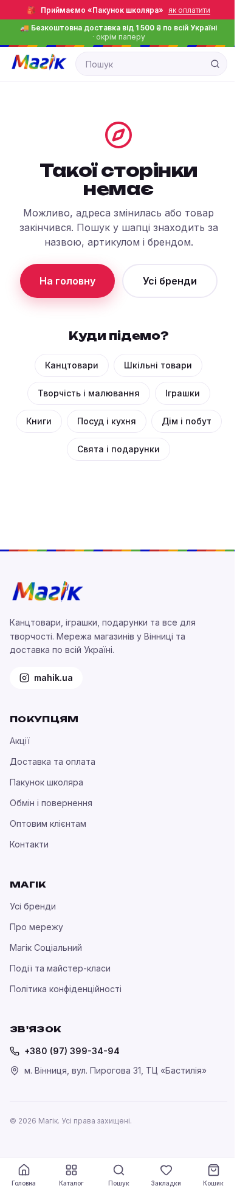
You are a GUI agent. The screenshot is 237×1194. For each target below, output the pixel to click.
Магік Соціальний (46, 947)
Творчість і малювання (89, 393)
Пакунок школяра (46, 782)
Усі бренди (170, 281)
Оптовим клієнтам (48, 823)
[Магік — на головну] (39, 62)
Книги (39, 421)
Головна (24, 1183)
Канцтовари (71, 365)
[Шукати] (215, 64)
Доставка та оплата (52, 761)
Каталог (71, 1183)
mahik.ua (53, 677)
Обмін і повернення (51, 803)
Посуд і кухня (106, 421)
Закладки (166, 1183)
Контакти (29, 844)
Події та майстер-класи (60, 968)
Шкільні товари (158, 365)
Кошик (213, 1183)
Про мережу (36, 927)
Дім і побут (186, 421)
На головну (67, 281)
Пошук (118, 1183)
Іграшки (182, 393)
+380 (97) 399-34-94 (72, 1051)
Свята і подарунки (118, 449)
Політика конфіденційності (66, 989)
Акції (20, 741)
